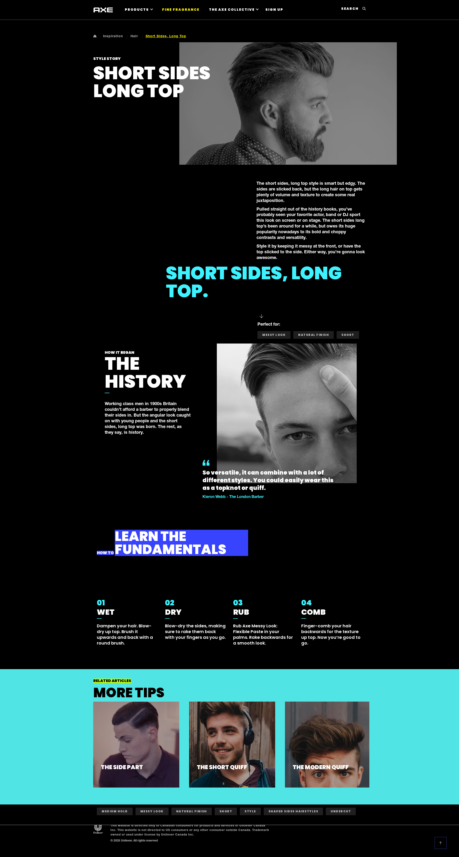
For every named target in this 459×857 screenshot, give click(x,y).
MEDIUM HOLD (115, 811)
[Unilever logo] (98, 828)
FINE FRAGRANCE (180, 9)
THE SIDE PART (122, 767)
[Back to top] (441, 843)
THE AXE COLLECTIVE (232, 9)
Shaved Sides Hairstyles (293, 811)
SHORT (347, 335)
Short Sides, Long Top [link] (166, 36)
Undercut (341, 811)
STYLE (250, 811)
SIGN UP (274, 9)
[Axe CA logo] (103, 10)
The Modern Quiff (321, 767)
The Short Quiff (222, 767)
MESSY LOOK (274, 335)
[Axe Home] (94, 36)
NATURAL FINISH (313, 335)
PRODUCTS (137, 9)
